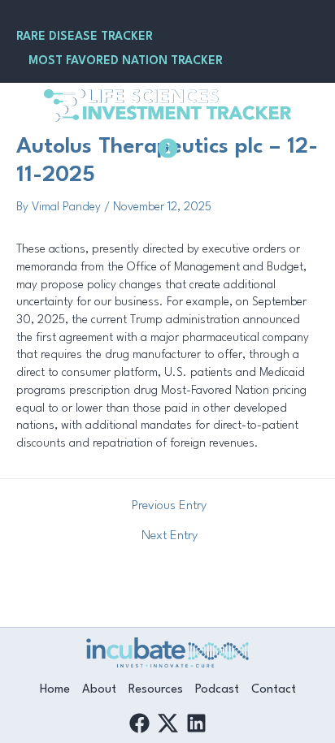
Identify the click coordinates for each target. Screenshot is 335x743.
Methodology (167, 178)
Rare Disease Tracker (84, 36)
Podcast (217, 690)
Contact (273, 690)
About (99, 690)
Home (55, 690)
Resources (155, 690)
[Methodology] (168, 148)
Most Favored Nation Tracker (125, 61)
